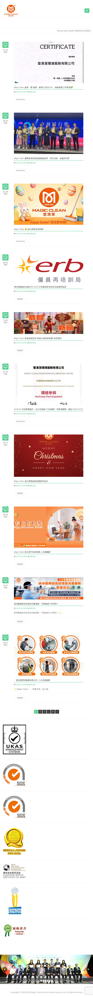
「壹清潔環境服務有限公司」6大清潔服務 (32, 680)
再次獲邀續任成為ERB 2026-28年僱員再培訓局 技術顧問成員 (40, 287)
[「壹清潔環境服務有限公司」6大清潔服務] (48, 655)
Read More (20, 99)
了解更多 (19, 299)
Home (71, 31)
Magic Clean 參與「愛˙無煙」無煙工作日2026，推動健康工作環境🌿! (43, 87)
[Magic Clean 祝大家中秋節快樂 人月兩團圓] (48, 527)
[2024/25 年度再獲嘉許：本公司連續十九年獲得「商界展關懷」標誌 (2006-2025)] (48, 384)
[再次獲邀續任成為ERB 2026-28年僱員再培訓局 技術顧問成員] (48, 268)
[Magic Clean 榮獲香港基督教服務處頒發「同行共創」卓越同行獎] (48, 133)
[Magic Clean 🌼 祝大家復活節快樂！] (48, 204)
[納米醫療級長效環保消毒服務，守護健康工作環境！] (48, 588)
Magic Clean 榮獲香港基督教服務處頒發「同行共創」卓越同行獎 (41, 158)
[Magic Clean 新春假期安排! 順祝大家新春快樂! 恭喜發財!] (48, 323)
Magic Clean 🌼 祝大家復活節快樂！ (29, 229)
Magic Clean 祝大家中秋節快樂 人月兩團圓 (32, 552)
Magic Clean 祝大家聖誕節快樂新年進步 (31, 481)
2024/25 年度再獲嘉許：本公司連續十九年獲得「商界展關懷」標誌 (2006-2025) (48, 409)
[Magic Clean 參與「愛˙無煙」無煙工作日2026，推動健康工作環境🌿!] (48, 62)
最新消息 (32, 92)
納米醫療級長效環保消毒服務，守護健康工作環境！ (36, 604)
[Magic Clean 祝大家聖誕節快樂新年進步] (48, 455)
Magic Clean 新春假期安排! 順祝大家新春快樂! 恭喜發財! (38, 338)
